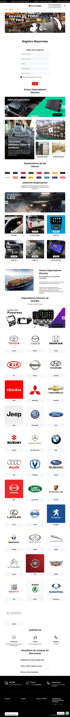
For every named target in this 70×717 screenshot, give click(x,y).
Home (6, 9)
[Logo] (35, 6)
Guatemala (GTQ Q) (11, 714)
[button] (64, 5)
